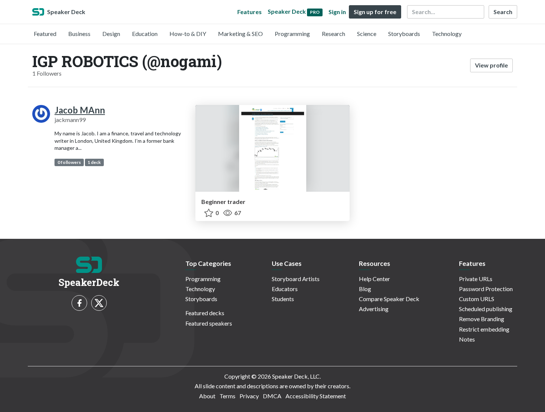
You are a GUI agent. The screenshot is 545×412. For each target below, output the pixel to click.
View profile (491, 65)
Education (145, 33)
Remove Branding (481, 318)
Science (366, 33)
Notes (467, 339)
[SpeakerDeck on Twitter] (99, 303)
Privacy (249, 395)
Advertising (374, 308)
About (207, 395)
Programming (292, 33)
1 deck (94, 162)
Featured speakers (208, 323)
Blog (365, 288)
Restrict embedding (484, 329)
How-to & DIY (187, 33)
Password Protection (486, 288)
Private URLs (475, 278)
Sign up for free (375, 11)
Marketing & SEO (240, 33)
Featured (45, 33)
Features (249, 11)
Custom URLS (476, 298)
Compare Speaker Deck (389, 298)
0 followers (69, 162)
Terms (227, 395)
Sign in (337, 11)
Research (333, 33)
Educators (285, 288)
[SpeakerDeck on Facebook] (79, 303)
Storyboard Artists (296, 278)
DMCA (272, 395)
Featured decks (204, 312)
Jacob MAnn (79, 110)
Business (79, 33)
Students (283, 298)
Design (111, 33)
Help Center (374, 278)
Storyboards (404, 33)
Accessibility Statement (315, 395)
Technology (447, 33)
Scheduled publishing (485, 308)
